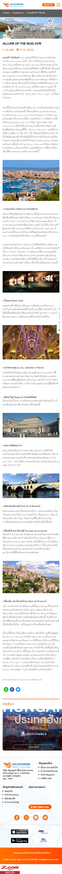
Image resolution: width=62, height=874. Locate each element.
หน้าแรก (6, 12)
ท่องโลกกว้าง (18, 12)
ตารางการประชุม (11, 802)
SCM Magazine (47, 775)
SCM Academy (11, 795)
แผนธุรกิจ (8, 791)
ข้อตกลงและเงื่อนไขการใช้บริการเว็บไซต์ (32, 852)
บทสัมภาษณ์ (45, 778)
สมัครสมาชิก (9, 798)
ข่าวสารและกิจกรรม (49, 771)
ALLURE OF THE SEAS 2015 (39, 12)
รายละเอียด (33, 747)
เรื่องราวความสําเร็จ (49, 767)
